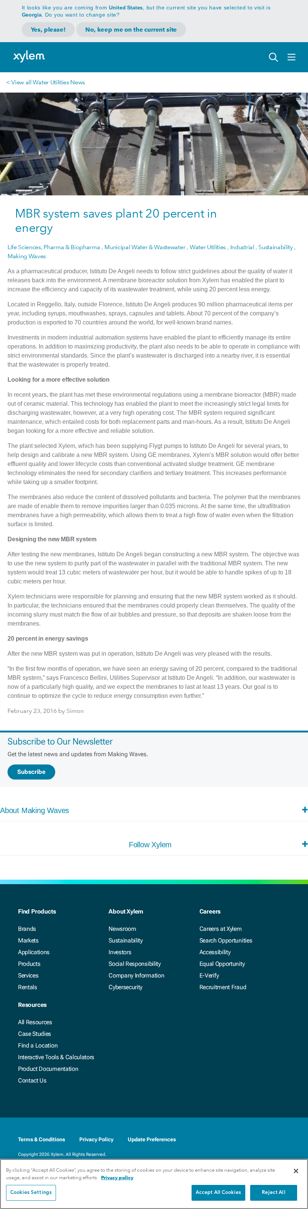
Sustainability (126, 940)
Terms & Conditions (41, 1139)
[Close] (296, 1171)
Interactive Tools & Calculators (56, 1057)
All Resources (35, 1022)
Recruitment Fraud (222, 987)
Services (28, 975)
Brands (27, 928)
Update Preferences (152, 1139)
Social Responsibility (134, 963)
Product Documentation (48, 1068)
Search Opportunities (225, 940)
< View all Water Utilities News (45, 82)
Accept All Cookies (218, 1192)
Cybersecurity (125, 987)
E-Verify (209, 975)
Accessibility (215, 952)
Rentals (27, 987)
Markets (28, 940)
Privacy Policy (96, 1139)
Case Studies (34, 1033)
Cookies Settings (31, 1192)
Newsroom (122, 928)
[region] (154, 1184)
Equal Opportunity (222, 963)
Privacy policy (117, 1177)
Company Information (136, 975)
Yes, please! (48, 29)
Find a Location (37, 1045)
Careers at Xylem (220, 928)
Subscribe (31, 771)
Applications (34, 952)
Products (29, 963)
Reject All (273, 1192)
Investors (120, 952)
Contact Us (32, 1080)
